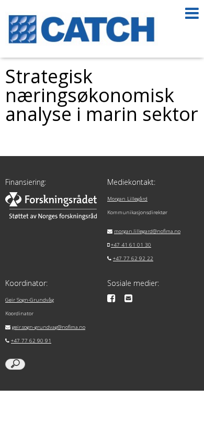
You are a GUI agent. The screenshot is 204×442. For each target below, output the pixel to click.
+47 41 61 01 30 (131, 244)
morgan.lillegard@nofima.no (147, 231)
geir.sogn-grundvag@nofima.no (48, 327)
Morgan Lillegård (127, 198)
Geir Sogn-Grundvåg (29, 299)
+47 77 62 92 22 (133, 258)
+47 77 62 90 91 (31, 340)
